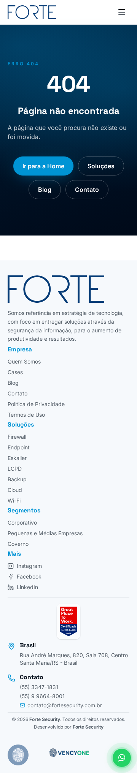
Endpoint (19, 447)
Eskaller (17, 458)
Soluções (101, 166)
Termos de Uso (26, 414)
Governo (18, 544)
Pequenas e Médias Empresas (45, 533)
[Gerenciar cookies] (18, 755)
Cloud (15, 490)
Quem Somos (24, 361)
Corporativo (22, 522)
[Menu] (121, 12)
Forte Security (44, 719)
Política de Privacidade (36, 404)
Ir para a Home (43, 166)
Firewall (17, 436)
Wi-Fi (14, 500)
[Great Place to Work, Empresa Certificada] (68, 621)
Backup (17, 479)
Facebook (29, 576)
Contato (87, 189)
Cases (15, 372)
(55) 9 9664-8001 (42, 696)
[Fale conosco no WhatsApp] (122, 758)
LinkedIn (27, 587)
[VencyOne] (68, 752)
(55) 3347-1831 (39, 687)
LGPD (15, 468)
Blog (44, 189)
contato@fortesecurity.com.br (64, 705)
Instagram (29, 566)
